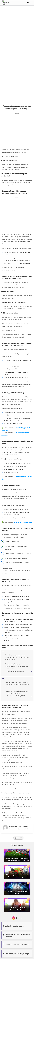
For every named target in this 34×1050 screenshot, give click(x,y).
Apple (23, 522)
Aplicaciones (18, 838)
